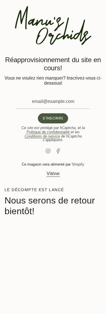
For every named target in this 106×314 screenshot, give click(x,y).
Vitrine (53, 173)
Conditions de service (42, 136)
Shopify (78, 164)
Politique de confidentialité (48, 132)
